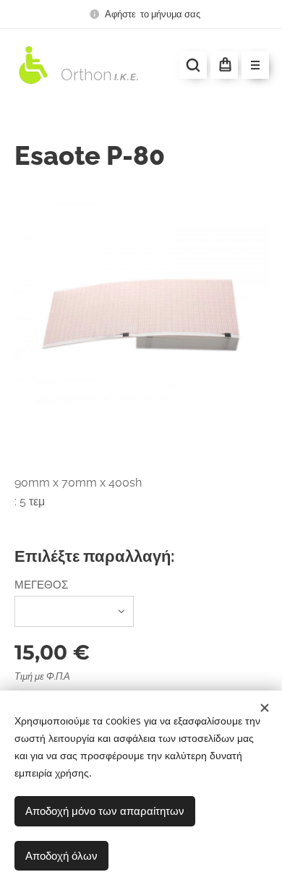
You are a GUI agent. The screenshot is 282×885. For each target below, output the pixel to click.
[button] (193, 65)
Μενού (255, 65)
